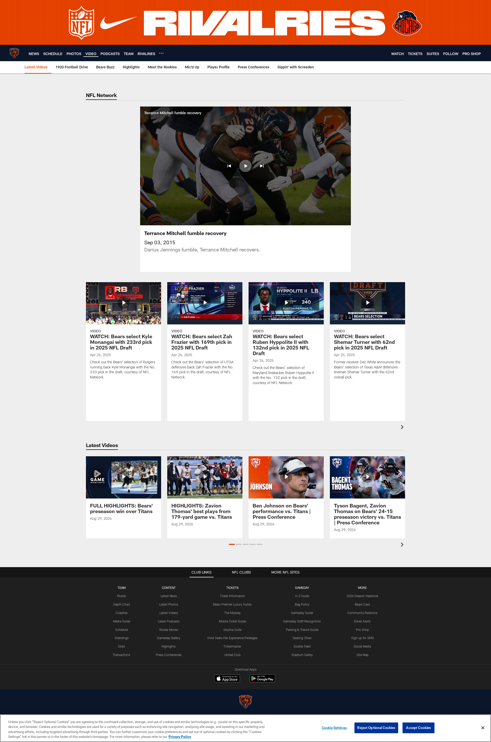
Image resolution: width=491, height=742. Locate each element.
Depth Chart (121, 604)
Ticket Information (232, 596)
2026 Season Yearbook (362, 596)
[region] (245, 728)
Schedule (121, 629)
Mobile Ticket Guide (232, 621)
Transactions (121, 654)
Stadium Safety (302, 654)
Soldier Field (302, 646)
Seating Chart (302, 638)
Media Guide (121, 621)
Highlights (169, 646)
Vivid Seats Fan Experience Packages (232, 638)
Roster (121, 596)
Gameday (302, 587)
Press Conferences (169, 654)
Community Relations (362, 612)
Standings (122, 638)
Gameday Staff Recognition (302, 621)
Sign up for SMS (362, 638)
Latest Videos (169, 612)
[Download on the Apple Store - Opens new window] (227, 679)
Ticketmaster (232, 646)
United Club (232, 654)
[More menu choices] (161, 53)
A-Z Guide (302, 596)
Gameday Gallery (168, 638)
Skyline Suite (232, 629)
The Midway (232, 612)
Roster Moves (168, 629)
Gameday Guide (302, 612)
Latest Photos (168, 604)
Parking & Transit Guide (302, 629)
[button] (229, 166)
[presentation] (403, 427)
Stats (121, 646)
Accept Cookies (418, 728)
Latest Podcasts (169, 621)
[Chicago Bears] (245, 702)
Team (122, 587)
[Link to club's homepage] (14, 53)
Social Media (362, 646)
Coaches (122, 612)
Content (169, 587)
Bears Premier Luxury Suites (232, 604)
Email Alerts (362, 621)
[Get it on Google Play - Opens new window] (262, 681)
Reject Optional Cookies (376, 728)
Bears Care (362, 604)
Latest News (169, 596)
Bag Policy (302, 604)
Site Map (362, 654)
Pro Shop (362, 629)
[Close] (482, 727)
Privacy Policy (180, 737)
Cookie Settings (334, 728)
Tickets (232, 587)
